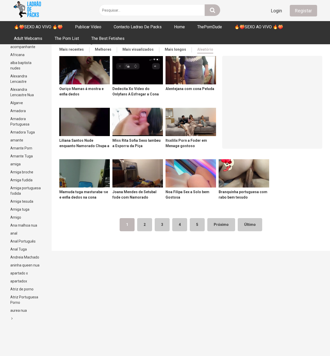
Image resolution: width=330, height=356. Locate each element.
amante (16, 140)
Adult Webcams (28, 38)
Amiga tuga (19, 209)
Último (250, 224)
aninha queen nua (24, 265)
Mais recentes (71, 49)
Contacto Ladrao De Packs (138, 26)
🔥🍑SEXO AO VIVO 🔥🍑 (38, 26)
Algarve (16, 103)
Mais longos (175, 49)
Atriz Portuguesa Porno (24, 300)
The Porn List (67, 38)
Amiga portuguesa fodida (25, 190)
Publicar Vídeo (88, 26)
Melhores (103, 49)
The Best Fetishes (108, 38)
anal (13, 233)
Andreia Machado (24, 257)
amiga (15, 164)
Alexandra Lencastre (18, 79)
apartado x (19, 273)
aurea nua (18, 310)
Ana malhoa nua (23, 225)
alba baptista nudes (20, 65)
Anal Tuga (18, 249)
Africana (17, 55)
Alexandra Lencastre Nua (22, 92)
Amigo (15, 217)
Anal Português (23, 241)
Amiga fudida (21, 180)
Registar (303, 10)
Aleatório (205, 49)
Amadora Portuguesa (19, 121)
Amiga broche (21, 172)
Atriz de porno (22, 289)
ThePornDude (209, 26)
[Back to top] (313, 340)
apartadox (18, 281)
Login (276, 10)
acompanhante (22, 47)
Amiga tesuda (21, 201)
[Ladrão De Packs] (27, 10)
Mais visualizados (138, 49)
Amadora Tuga (22, 132)
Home (179, 26)
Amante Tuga (21, 156)
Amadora (18, 111)
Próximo (221, 224)
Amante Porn (21, 148)
